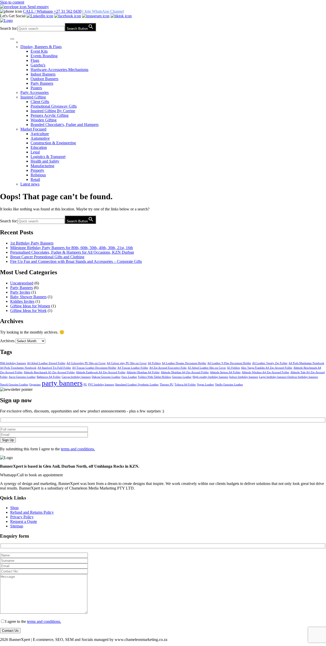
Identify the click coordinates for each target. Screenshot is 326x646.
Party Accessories (34, 92)
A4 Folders (154, 363)
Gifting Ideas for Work (28, 310)
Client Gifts (40, 101)
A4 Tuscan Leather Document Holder (94, 367)
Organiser (35, 384)
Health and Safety (45, 161)
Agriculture (40, 134)
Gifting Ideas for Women (30, 306)
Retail (35, 179)
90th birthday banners (13, 363)
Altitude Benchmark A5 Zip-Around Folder (49, 372)
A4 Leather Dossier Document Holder (184, 363)
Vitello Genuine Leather (229, 384)
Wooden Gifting (44, 120)
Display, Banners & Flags (41, 47)
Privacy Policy (22, 517)
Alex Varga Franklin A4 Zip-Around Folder (266, 367)
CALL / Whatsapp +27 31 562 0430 (52, 11)
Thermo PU (166, 384)
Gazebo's (38, 65)
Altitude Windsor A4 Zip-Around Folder (265, 372)
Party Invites (20, 292)
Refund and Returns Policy (32, 512)
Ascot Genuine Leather (22, 377)
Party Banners (42, 83)
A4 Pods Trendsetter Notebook (18, 367)
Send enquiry (37, 7)
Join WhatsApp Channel (104, 11)
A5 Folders (233, 367)
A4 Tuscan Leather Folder (132, 367)
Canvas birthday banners (76, 377)
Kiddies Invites (22, 301)
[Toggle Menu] (12, 39)
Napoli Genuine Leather (14, 384)
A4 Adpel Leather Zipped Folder (46, 363)
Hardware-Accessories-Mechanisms (59, 69)
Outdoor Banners (44, 79)
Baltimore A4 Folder (49, 377)
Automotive (40, 138)
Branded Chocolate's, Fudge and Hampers (65, 124)
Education (39, 147)
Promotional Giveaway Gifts (54, 106)
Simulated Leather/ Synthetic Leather (137, 384)
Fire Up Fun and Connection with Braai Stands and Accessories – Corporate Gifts (76, 261)
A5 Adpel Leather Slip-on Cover (207, 367)
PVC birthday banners (101, 384)
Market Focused (33, 129)
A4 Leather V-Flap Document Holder (229, 363)
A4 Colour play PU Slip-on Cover (127, 363)
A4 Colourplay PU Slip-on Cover (86, 363)
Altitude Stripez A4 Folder (225, 372)
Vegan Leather (205, 384)
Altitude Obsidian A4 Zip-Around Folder (185, 372)
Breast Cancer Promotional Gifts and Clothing (47, 257)
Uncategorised (21, 283)
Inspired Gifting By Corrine (53, 111)
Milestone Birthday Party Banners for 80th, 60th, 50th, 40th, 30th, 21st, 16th (71, 248)
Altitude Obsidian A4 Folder (143, 372)
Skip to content (12, 2)
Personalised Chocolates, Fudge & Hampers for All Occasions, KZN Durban (72, 252)
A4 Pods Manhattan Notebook (306, 363)
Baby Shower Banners (28, 297)
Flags (35, 60)
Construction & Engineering (53, 143)
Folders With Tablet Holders (154, 377)
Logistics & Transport (48, 156)
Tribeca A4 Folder (185, 384)
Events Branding (44, 56)
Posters (36, 88)
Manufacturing (42, 166)
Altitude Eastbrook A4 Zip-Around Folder (101, 372)
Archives (7, 341)
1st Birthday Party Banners (31, 243)
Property (37, 170)
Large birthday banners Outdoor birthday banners (288, 377)
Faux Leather (129, 377)
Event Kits (39, 51)
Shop (14, 508)
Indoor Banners (43, 74)
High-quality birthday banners (210, 377)
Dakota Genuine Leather (106, 377)
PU (85, 384)
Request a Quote (23, 521)
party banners (62, 383)
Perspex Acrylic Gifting (50, 115)
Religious (38, 175)
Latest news (29, 184)
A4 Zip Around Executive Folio (168, 367)
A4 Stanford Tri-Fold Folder (54, 367)
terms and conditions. (78, 449)
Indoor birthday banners (243, 377)
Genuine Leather (182, 377)
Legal (35, 152)
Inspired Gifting (33, 97)
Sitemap (16, 526)
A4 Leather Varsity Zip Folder (270, 363)
